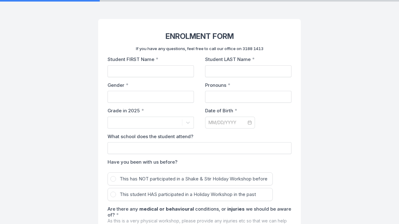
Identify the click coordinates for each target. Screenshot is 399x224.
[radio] (190, 179)
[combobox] (111, 122)
